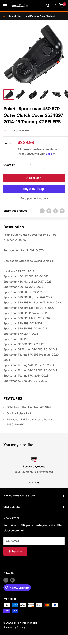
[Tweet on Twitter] (55, 210)
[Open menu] (5, 5)
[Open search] (48, 5)
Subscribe (15, 551)
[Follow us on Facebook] (5, 580)
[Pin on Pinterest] (48, 210)
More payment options (34, 198)
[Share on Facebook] (42, 210)
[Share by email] (62, 210)
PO (5, 130)
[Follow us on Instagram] (12, 580)
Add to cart (34, 178)
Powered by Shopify (14, 627)
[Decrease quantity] (21, 165)
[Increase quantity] (40, 165)
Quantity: (9, 164)
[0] (61, 5)
